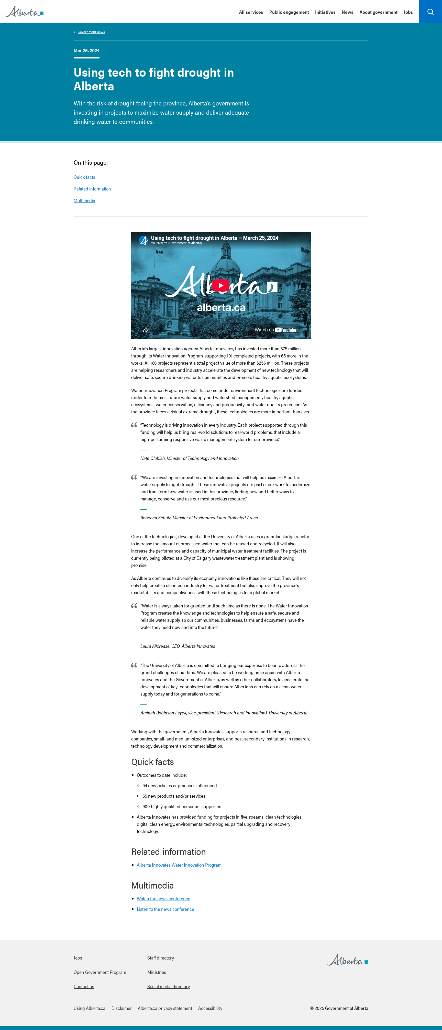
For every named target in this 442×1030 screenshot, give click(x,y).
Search (430, 22)
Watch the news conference (163, 898)
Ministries (156, 972)
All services (251, 12)
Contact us (84, 986)
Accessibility (210, 1008)
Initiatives (325, 12)
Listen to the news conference (165, 909)
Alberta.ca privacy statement (165, 1008)
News (347, 12)
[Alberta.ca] (24, 11)
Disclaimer (122, 1008)
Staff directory (160, 957)
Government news (91, 31)
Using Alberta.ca (89, 1008)
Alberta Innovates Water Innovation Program (179, 864)
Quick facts (84, 177)
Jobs (408, 12)
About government (378, 12)
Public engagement (289, 12)
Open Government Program (100, 972)
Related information (93, 188)
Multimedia (84, 200)
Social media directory (168, 986)
